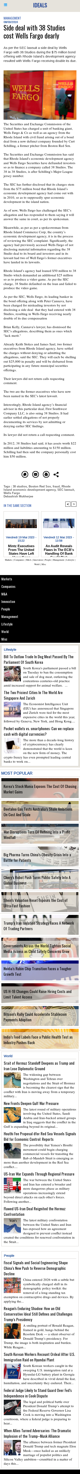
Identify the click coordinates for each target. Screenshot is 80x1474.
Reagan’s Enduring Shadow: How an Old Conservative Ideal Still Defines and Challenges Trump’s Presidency (38, 1314)
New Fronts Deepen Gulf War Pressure (31, 1103)
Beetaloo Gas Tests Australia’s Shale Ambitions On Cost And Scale (38, 811)
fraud (56, 486)
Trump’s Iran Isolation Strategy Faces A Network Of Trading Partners (39, 925)
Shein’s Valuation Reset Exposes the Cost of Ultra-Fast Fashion (36, 902)
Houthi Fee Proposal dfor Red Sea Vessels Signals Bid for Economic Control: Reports (40, 1136)
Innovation (8, 601)
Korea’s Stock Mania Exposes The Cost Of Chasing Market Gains (40, 789)
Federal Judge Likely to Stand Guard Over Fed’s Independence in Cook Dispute (38, 1393)
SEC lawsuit (65, 489)
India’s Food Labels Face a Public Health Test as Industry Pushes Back (38, 1039)
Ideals (40, 5)
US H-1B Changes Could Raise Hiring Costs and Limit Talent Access (38, 994)
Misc (4, 639)
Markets (6, 578)
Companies (8, 586)
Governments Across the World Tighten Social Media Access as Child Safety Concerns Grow (37, 948)
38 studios (20, 486)
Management (9, 616)
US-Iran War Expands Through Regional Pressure (39, 1174)
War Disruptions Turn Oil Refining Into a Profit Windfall (37, 834)
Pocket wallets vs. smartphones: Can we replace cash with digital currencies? (39, 731)
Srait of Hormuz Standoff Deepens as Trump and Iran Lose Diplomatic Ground (39, 1065)
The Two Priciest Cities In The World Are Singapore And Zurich (33, 695)
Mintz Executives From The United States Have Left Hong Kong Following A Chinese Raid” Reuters (21, 549)
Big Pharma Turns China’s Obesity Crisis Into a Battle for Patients (37, 857)
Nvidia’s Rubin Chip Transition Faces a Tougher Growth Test (38, 971)
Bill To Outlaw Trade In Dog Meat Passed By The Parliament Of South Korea (39, 659)
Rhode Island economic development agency (37, 488)
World (5, 631)
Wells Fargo (12, 493)
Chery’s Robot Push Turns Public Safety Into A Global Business (37, 880)
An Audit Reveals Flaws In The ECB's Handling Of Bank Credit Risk (59, 549)
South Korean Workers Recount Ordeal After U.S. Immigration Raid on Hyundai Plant (39, 1356)
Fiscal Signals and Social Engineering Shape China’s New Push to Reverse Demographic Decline (36, 1268)
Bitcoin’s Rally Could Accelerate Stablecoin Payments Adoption (35, 1016)
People (5, 608)
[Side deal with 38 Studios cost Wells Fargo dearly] (40, 72)
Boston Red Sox (40, 486)
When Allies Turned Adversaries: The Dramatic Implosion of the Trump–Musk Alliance (37, 1433)
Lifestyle (7, 624)
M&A (4, 593)
